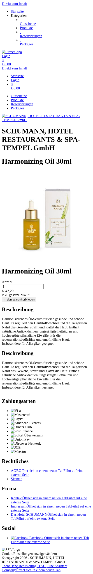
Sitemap (16, 479)
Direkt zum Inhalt (14, 4)
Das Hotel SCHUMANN (48, 516)
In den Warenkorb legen (19, 299)
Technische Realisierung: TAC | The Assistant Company (34, 568)
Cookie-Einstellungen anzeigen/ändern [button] (29, 554)
